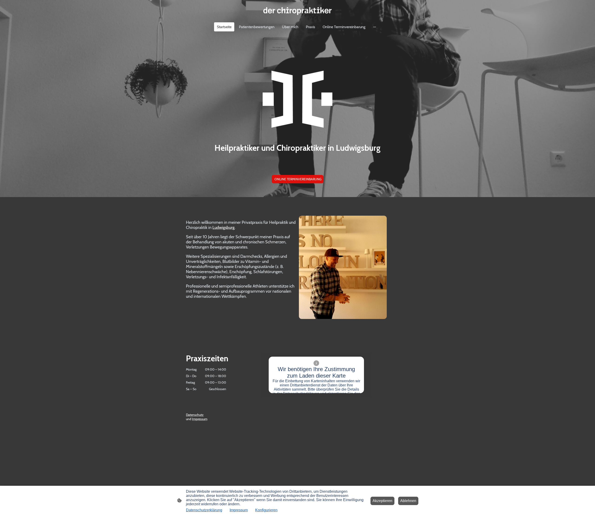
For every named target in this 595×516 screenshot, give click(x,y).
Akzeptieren (382, 501)
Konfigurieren (266, 510)
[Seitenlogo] (297, 11)
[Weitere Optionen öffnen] (374, 26)
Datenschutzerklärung (204, 510)
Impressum (239, 510)
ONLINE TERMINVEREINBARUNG (297, 179)
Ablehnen (408, 501)
